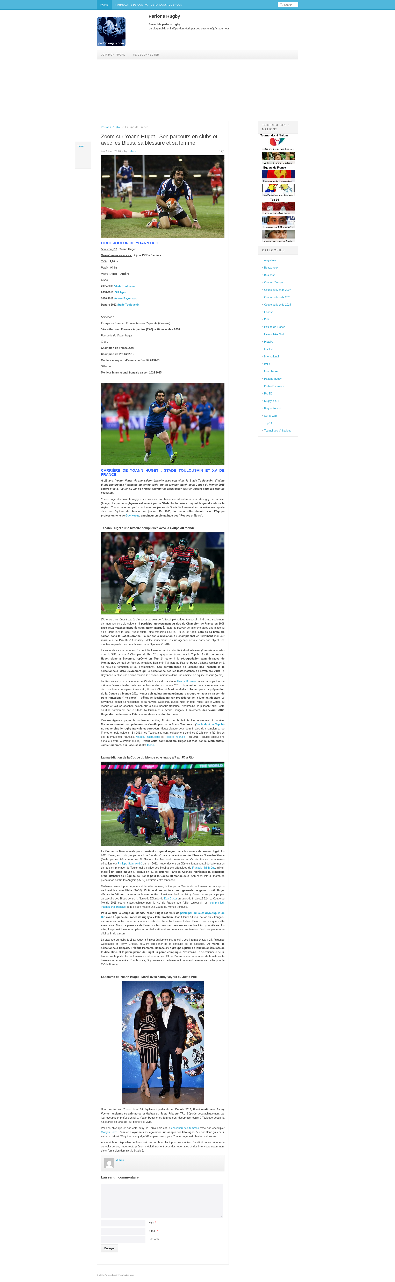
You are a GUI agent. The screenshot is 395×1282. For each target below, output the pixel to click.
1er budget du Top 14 (210, 724)
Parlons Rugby (110, 127)
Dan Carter (170, 898)
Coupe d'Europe (273, 282)
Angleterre (270, 260)
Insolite (268, 349)
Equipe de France (274, 167)
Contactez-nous (127, 1274)
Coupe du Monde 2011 (277, 297)
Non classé (271, 371)
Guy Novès (132, 515)
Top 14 (274, 199)
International (271, 356)
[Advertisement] (197, 90)
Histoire (268, 341)
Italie (267, 363)
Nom (152, 1222)
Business (269, 275)
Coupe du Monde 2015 (277, 304)
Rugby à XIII (271, 401)
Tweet (80, 146)
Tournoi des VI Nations (277, 430)
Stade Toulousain (125, 286)
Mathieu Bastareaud (148, 736)
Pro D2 (268, 393)
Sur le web (270, 415)
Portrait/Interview (274, 386)
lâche (150, 745)
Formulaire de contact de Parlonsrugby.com (148, 4)
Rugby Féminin (273, 408)
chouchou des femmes (185, 1128)
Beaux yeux (271, 267)
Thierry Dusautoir (187, 681)
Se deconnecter (146, 54)
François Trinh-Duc (203, 867)
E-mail (153, 1230)
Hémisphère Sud (274, 334)
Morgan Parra (109, 1132)
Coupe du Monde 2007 (277, 289)
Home (104, 4)
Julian (132, 151)
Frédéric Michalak (175, 736)
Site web (154, 1239)
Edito (267, 319)
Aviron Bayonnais (125, 298)
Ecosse (268, 312)
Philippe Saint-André (130, 863)
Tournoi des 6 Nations (274, 135)
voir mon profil (113, 54)
